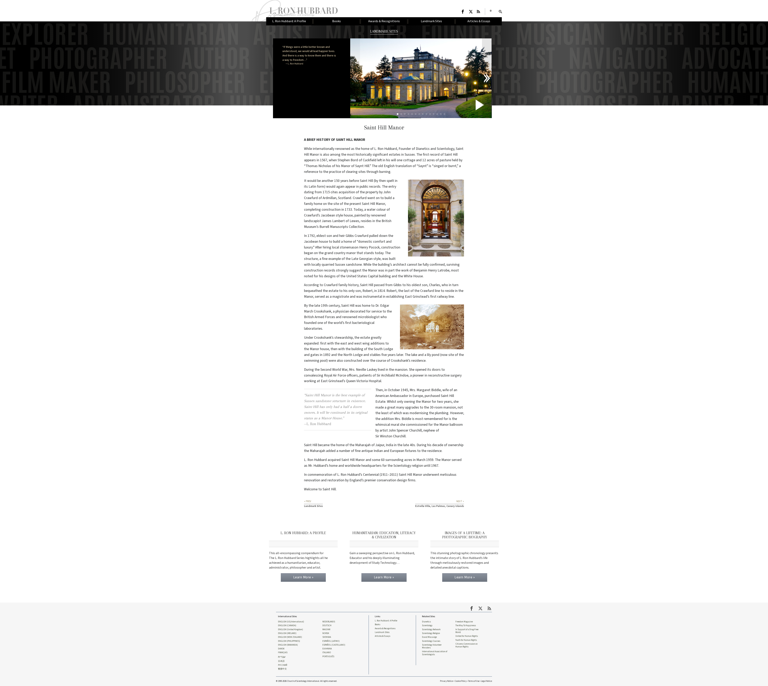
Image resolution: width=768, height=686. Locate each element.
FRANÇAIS (282, 652)
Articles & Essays (382, 636)
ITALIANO (326, 652)
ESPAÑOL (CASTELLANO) (333, 645)
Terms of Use (473, 681)
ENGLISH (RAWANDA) (288, 645)
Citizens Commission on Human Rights (466, 645)
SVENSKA (326, 637)
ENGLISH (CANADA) (287, 625)
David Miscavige (429, 637)
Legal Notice (486, 681)
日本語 (281, 661)
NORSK (325, 633)
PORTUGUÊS (328, 656)
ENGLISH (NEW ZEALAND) (290, 637)
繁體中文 (282, 669)
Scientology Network (431, 629)
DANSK (281, 648)
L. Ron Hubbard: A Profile (386, 620)
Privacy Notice (446, 681)
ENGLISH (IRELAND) (287, 633)
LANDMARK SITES (384, 31)
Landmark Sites (382, 632)
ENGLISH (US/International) (291, 621)
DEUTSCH (326, 625)
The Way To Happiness (465, 625)
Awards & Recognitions (385, 628)
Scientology (427, 625)
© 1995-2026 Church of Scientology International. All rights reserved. (306, 681)
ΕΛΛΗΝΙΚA (327, 648)
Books (377, 624)
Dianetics (426, 621)
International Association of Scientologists (434, 653)
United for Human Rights (466, 636)
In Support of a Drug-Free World (466, 631)
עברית (281, 657)
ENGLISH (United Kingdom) (290, 629)
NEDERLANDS (328, 621)
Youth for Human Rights (466, 640)
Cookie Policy (461, 681)
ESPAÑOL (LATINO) (331, 641)
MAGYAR (326, 629)
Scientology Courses (431, 641)
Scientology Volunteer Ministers (432, 646)
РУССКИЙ (282, 665)
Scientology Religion (431, 633)
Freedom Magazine (464, 621)
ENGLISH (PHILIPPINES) (289, 641)
